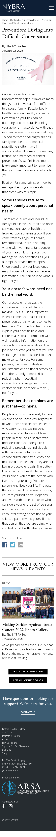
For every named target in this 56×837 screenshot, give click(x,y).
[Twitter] (12, 544)
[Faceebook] (4, 544)
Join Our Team (9, 742)
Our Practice (16, 20)
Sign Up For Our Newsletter (16, 746)
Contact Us (28, 712)
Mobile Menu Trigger (51, 8)
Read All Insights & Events (28, 680)
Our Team (7, 732)
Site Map (6, 749)
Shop (4, 753)
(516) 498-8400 (10, 770)
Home (5, 20)
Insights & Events (31, 20)
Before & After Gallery (13, 729)
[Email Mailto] (20, 544)
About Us (7, 739)
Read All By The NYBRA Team (28, 671)
